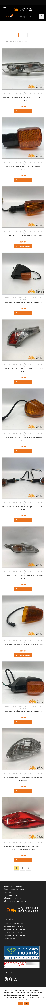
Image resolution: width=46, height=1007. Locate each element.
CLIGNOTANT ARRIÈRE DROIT (13, 93)
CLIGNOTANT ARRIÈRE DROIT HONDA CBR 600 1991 (23, 302)
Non (26, 1003)
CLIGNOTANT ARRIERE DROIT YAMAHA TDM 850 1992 (23, 236)
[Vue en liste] (26, 35)
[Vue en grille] (20, 35)
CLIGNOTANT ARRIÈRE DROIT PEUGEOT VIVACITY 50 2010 (23, 370)
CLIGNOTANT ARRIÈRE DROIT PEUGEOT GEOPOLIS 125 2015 (23, 99)
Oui (20, 1003)
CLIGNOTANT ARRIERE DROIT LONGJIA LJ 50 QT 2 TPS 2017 (23, 508)
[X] (6, 979)
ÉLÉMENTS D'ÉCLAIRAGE (29, 93)
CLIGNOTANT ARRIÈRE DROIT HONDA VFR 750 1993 (23, 645)
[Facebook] (11, 979)
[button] (5, 8)
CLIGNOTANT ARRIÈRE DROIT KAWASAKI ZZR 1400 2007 (23, 577)
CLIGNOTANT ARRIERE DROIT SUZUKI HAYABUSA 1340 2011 (23, 779)
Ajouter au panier (23, 111)
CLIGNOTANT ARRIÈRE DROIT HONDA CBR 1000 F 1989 (23, 168)
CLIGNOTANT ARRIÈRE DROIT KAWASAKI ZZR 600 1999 (23, 439)
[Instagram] (15, 979)
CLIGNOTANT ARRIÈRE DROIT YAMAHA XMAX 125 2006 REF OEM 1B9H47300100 (23, 848)
